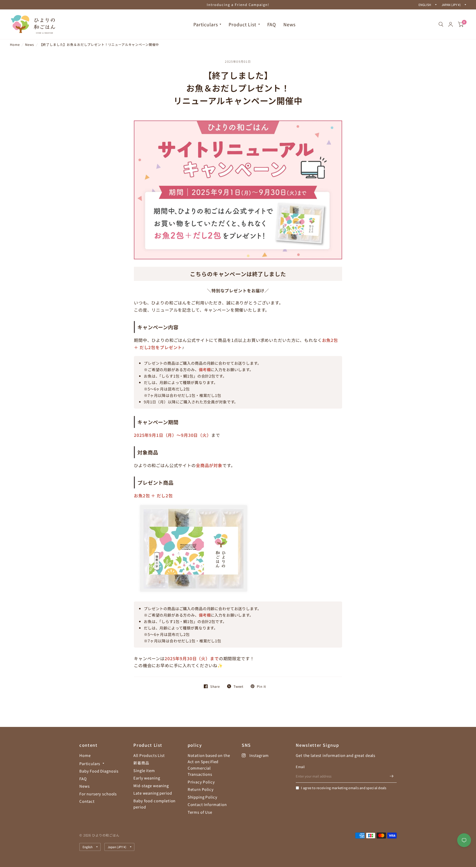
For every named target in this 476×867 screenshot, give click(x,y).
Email (300, 766)
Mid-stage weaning (151, 785)
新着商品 (141, 762)
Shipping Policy (202, 797)
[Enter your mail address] (392, 776)
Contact (87, 801)
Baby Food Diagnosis (99, 771)
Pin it (261, 686)
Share (215, 686)
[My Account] (450, 24)
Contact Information (207, 804)
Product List (242, 24)
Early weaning (146, 777)
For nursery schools (98, 793)
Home (15, 44)
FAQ (271, 24)
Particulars (205, 24)
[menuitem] (207, 24)
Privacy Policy (201, 781)
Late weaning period (152, 793)
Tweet (238, 686)
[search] (441, 24)
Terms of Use (200, 812)
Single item (144, 770)
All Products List (149, 755)
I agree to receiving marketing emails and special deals (343, 787)
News (289, 24)
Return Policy (201, 789)
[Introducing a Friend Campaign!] (238, 4)
